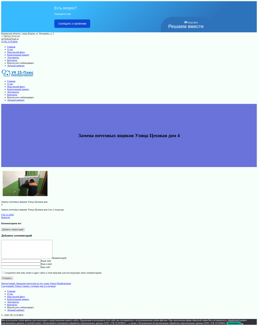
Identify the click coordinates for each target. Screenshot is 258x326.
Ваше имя (46, 261)
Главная (11, 47)
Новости (5, 217)
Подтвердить (234, 323)
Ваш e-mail (46, 264)
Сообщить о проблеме (72, 23)
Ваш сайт (45, 267)
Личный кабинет (15, 65)
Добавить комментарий (12, 229)
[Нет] (242, 323)
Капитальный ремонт (18, 55)
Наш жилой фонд (16, 52)
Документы (13, 57)
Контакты (12, 60)
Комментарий (59, 258)
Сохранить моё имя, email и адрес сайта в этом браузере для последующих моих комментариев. (53, 273)
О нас (10, 49)
